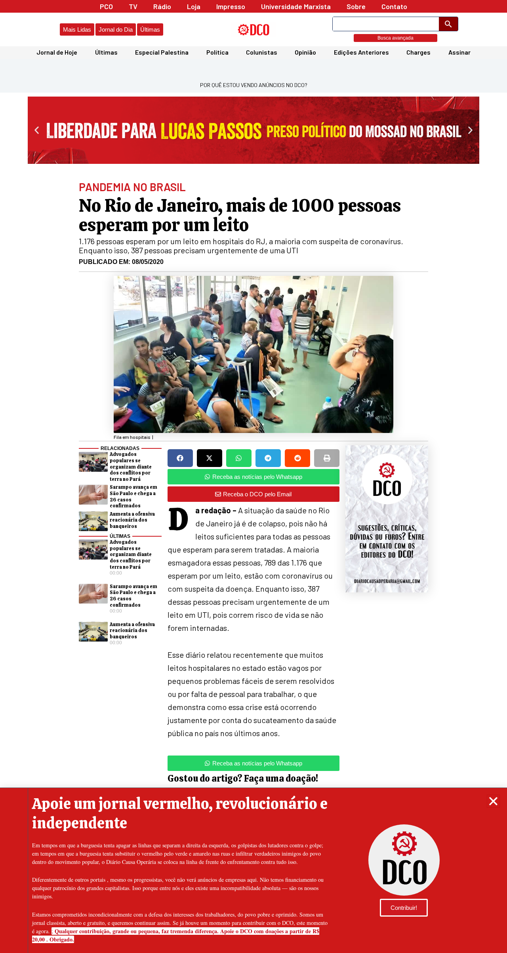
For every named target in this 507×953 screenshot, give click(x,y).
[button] (493, 801)
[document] (253, 476)
